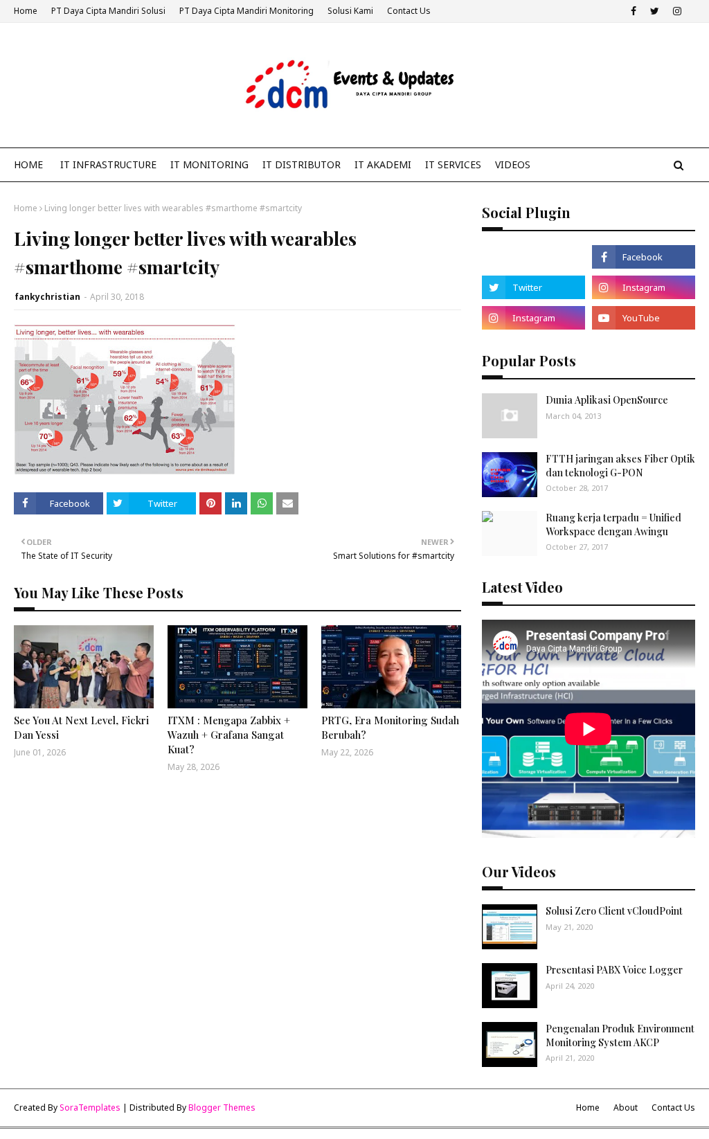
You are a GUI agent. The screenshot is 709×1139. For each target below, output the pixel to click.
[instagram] (677, 11)
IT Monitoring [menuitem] (209, 164)
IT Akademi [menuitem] (382, 164)
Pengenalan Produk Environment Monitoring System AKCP (620, 1035)
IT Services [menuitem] (453, 164)
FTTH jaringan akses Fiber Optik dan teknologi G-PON (620, 465)
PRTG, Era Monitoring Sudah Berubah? (390, 727)
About (625, 1107)
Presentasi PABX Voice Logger (614, 969)
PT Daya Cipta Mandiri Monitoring (246, 11)
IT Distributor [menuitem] (301, 164)
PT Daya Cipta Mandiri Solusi (108, 11)
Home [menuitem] (28, 164)
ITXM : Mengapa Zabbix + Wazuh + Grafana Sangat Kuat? (229, 734)
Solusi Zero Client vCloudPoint (614, 910)
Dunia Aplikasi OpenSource (607, 399)
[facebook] (633, 11)
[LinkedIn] (533, 257)
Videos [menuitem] (512, 164)
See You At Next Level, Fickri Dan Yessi (81, 727)
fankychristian (47, 297)
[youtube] (643, 318)
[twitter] (655, 11)
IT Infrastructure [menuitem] (108, 164)
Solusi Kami (350, 11)
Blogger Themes (221, 1107)
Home (25, 11)
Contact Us (409, 11)
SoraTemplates (90, 1107)
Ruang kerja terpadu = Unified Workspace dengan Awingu (613, 524)
